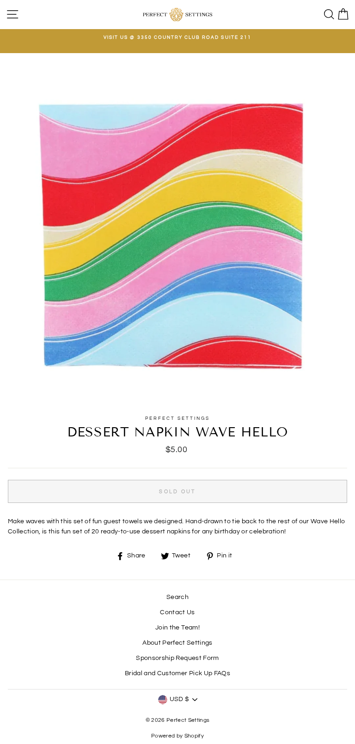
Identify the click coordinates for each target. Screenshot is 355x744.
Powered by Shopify (177, 736)
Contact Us (177, 612)
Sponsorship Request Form (177, 658)
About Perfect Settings (177, 643)
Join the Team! (177, 627)
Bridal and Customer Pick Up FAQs (177, 673)
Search (177, 597)
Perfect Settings (177, 418)
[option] (177, 37)
